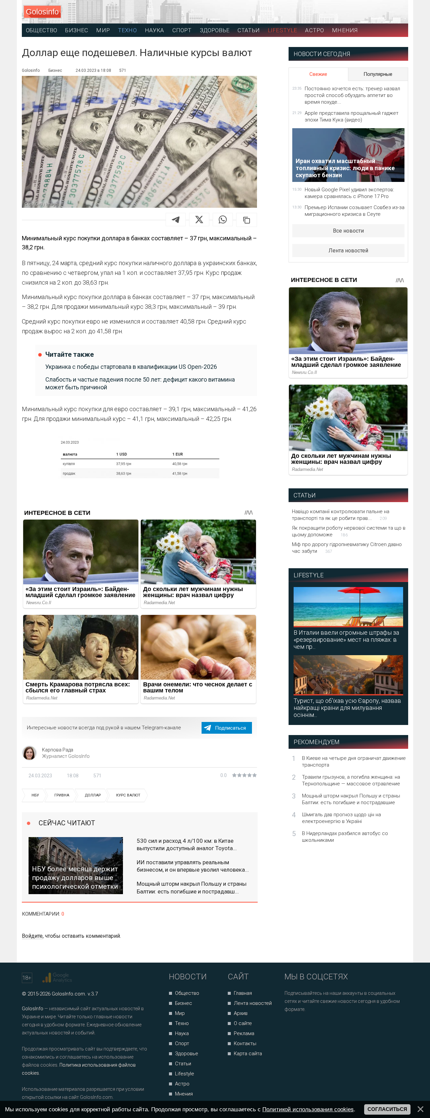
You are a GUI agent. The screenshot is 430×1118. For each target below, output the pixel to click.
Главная (243, 993)
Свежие (318, 74)
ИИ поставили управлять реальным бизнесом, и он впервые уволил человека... (193, 866)
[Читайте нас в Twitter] (313, 1027)
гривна (61, 795)
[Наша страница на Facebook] (292, 1027)
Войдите (32, 936)
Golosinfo (42, 11)
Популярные (377, 74)
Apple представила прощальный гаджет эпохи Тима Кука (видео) (351, 116)
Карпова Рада (57, 749)
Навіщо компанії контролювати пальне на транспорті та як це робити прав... (340, 514)
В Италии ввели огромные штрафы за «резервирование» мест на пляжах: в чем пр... (346, 639)
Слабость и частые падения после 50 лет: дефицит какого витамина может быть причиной (140, 383)
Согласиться (387, 1109)
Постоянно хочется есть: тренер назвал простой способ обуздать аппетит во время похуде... (352, 95)
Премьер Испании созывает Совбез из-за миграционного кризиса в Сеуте (354, 210)
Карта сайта (248, 1053)
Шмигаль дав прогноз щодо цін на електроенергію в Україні (341, 818)
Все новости (348, 231)
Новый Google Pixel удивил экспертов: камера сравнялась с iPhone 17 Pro (349, 193)
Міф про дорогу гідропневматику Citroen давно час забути (347, 547)
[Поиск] (373, 12)
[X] (199, 219)
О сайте (243, 1023)
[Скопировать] (246, 220)
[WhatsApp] (223, 219)
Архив (241, 1013)
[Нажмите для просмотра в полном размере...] (139, 460)
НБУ (35, 795)
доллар (93, 795)
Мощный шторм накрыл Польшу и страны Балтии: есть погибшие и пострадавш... (192, 887)
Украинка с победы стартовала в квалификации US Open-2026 (131, 366)
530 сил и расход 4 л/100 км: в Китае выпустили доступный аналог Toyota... (187, 844)
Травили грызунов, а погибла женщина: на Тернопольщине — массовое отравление (351, 780)
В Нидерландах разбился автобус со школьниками (345, 836)
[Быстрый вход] (397, 12)
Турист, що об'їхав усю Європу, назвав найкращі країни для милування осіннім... (347, 707)
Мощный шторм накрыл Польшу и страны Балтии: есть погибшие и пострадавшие (351, 799)
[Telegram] (176, 219)
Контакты (245, 1043)
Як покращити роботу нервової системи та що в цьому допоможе (348, 531)
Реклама (244, 1033)
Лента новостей (348, 250)
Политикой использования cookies (308, 1109)
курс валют (128, 795)
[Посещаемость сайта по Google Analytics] (58, 978)
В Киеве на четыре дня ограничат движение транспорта (354, 761)
